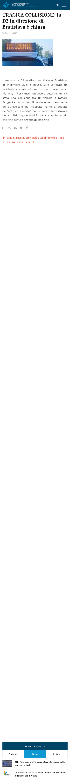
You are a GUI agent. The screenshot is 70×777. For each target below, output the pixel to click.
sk (57, 5)
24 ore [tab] (35, 754)
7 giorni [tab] (13, 754)
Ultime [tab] (56, 754)
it (52, 5)
